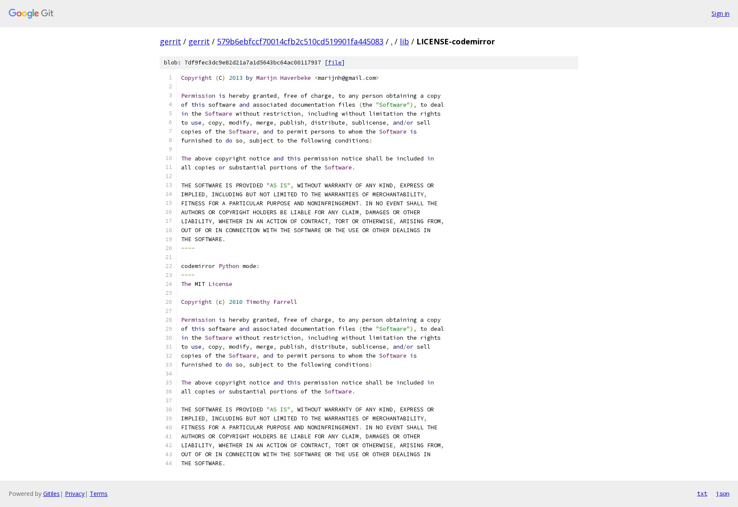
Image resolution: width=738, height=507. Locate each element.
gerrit (170, 41)
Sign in (720, 13)
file (335, 62)
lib (404, 41)
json (722, 493)
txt (702, 493)
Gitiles (51, 494)
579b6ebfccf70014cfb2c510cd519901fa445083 (300, 41)
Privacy (75, 494)
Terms (99, 494)
